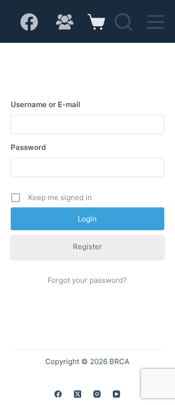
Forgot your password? (87, 280)
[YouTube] (116, 394)
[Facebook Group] (64, 22)
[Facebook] (29, 22)
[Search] (123, 22)
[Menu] (155, 22)
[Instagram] (97, 394)
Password (28, 147)
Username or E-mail (45, 104)
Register (87, 246)
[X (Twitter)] (77, 394)
